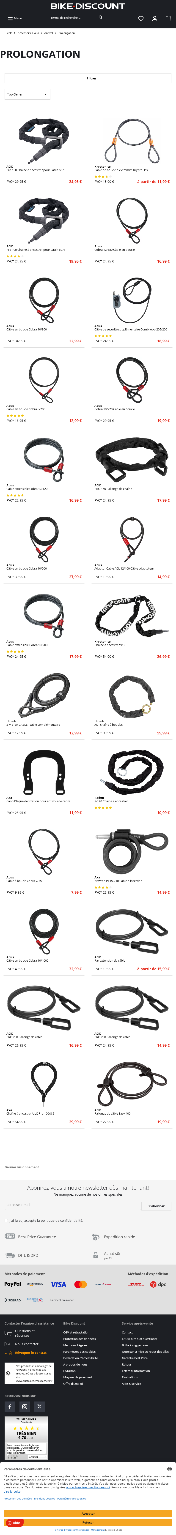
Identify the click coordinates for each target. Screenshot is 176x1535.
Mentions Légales (75, 1345)
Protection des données (79, 1339)
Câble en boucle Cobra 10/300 (26, 327)
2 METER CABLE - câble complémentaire (33, 723)
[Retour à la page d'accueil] (88, 6)
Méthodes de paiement (25, 1273)
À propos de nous (75, 1364)
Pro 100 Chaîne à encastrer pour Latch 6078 (35, 248)
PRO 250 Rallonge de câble (24, 1035)
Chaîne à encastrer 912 (109, 643)
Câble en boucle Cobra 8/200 (25, 407)
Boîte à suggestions (135, 1345)
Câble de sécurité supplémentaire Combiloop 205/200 (130, 327)
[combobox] (72, 17)
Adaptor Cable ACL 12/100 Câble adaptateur (124, 566)
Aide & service (131, 1384)
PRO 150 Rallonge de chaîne (113, 487)
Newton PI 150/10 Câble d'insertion (118, 879)
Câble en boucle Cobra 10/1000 (27, 958)
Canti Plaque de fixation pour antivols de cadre (38, 799)
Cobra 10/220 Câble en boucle (114, 407)
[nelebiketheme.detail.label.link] (44, 141)
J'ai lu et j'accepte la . (46, 1220)
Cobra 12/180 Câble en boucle (114, 248)
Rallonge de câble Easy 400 (112, 1111)
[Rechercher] (100, 17)
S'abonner (156, 1206)
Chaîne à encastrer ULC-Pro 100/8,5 (30, 1111)
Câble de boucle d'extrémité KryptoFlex (121, 168)
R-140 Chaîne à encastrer (111, 799)
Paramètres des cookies (79, 1352)
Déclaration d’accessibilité (80, 1358)
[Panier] (167, 18)
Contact (127, 1332)
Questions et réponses (25, 1333)
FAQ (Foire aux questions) (139, 1339)
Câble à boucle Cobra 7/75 (24, 879)
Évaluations (130, 1377)
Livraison (69, 1371)
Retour (126, 1364)
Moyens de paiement (77, 1377)
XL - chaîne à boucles (108, 723)
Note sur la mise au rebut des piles (145, 1352)
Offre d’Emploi (73, 1384)
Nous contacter (26, 1344)
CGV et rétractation (76, 1332)
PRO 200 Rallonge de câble (112, 1035)
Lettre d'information (136, 1371)
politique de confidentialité (61, 1220)
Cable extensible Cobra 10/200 (26, 643)
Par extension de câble (109, 958)
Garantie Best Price (135, 1358)
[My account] (154, 18)
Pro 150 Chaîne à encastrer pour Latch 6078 (35, 168)
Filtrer (91, 78)
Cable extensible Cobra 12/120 (26, 487)
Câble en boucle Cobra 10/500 (26, 566)
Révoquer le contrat (31, 1353)
